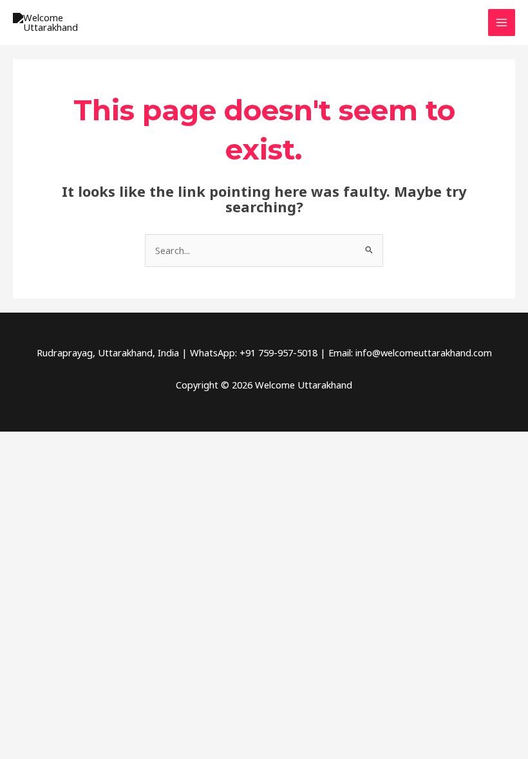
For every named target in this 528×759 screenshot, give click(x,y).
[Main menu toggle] (501, 22)
